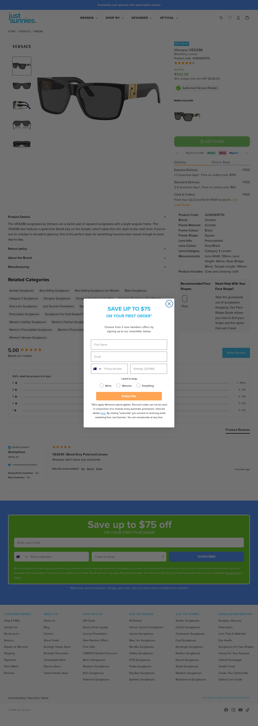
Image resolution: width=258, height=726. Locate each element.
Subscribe (129, 396)
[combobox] (96, 369)
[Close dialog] (169, 303)
